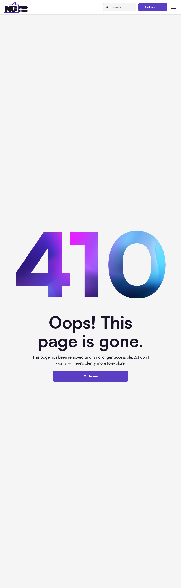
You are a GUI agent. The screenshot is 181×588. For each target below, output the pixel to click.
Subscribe (152, 7)
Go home (91, 376)
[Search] (107, 7)
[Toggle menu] (173, 7)
